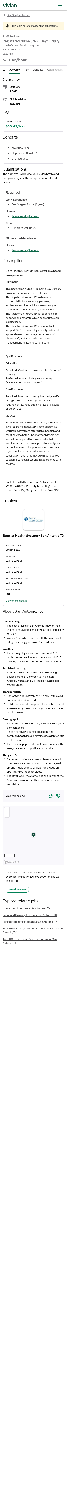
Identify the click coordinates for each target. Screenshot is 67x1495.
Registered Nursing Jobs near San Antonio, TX (30, 922)
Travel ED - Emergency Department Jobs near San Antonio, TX (33, 930)
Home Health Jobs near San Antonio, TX (26, 908)
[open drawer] (60, 5)
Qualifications (55, 69)
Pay (27, 69)
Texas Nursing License (25, 216)
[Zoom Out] (6, 814)
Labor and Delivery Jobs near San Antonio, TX (30, 915)
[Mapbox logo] (11, 862)
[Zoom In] (6, 809)
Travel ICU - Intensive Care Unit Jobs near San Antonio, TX (30, 941)
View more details (16, 600)
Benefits (38, 69)
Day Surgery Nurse (18, 15)
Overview (14, 69)
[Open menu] (4, 69)
